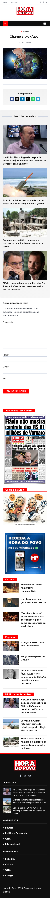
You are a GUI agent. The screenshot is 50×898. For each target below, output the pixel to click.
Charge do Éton (14, 489)
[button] (45, 23)
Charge (26, 31)
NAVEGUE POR (10, 820)
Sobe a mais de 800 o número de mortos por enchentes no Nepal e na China (23, 243)
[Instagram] (43, 2)
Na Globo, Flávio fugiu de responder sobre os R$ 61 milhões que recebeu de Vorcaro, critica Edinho (25, 160)
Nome (6, 355)
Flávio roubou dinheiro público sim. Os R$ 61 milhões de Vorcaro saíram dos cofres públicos (24, 286)
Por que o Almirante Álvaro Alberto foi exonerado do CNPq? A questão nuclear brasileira (33, 677)
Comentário (8, 322)
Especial (10, 637)
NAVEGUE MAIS (11, 851)
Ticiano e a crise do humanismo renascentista (31, 587)
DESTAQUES (9, 782)
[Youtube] (46, 2)
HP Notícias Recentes (18, 694)
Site (4, 378)
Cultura (9, 579)
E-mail (6, 367)
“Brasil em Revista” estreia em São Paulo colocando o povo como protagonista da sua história (33, 620)
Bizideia (6, 891)
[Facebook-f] (40, 2)
